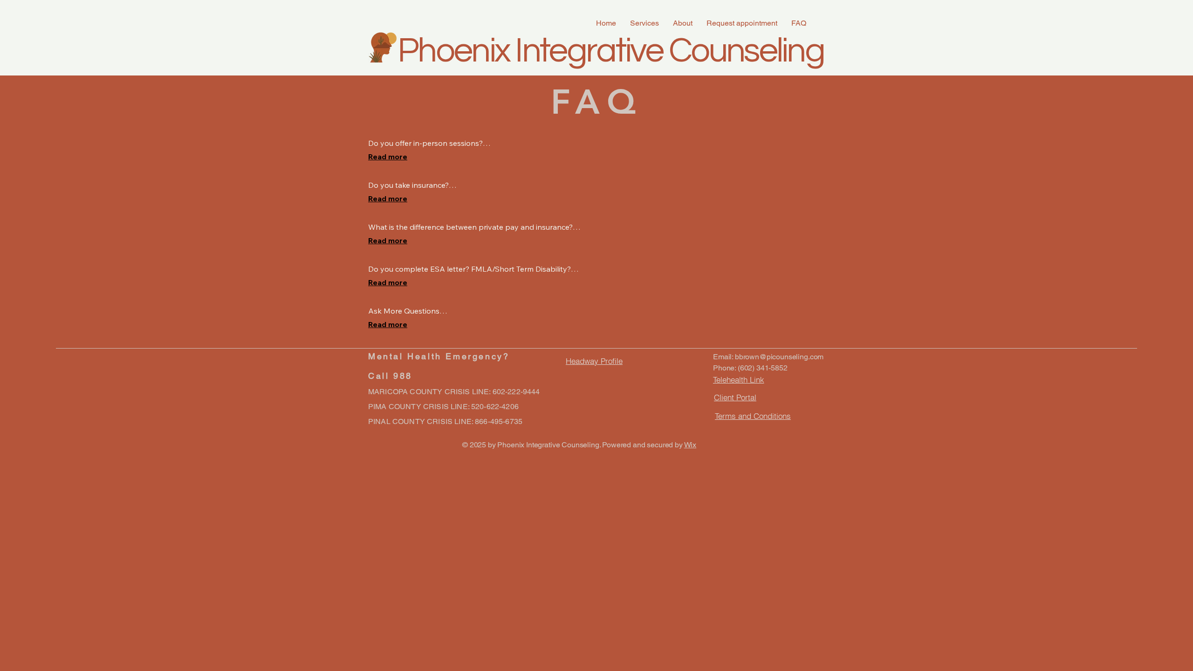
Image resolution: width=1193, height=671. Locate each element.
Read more (387, 156)
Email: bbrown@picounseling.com (768, 356)
